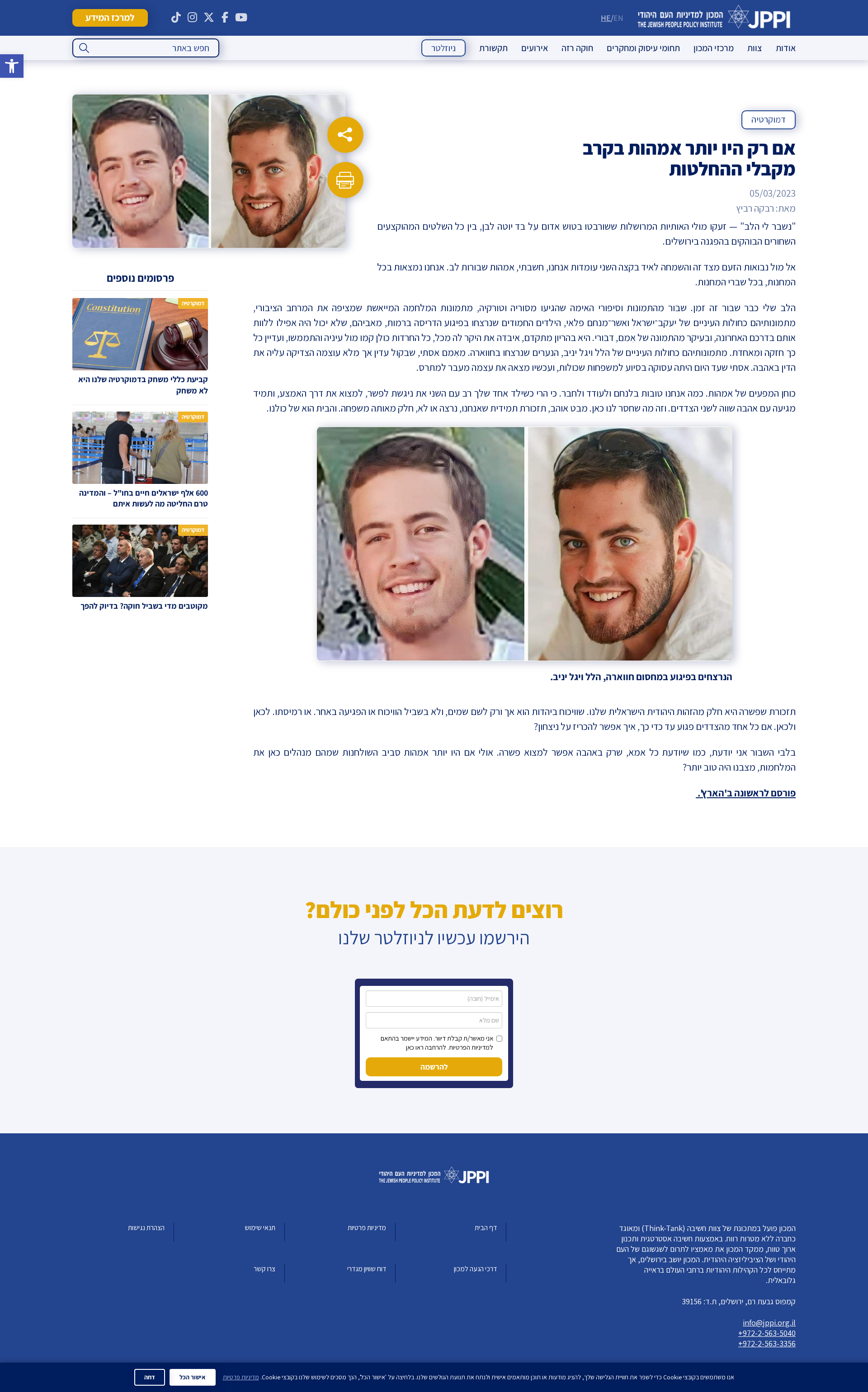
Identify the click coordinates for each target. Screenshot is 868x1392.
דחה (149, 1377)
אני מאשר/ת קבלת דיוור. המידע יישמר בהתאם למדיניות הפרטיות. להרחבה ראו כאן (437, 1042)
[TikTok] (176, 18)
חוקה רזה (577, 48)
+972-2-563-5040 (767, 1333)
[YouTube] (241, 18)
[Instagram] (192, 18)
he (606, 18)
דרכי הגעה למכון (475, 1269)
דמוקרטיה (768, 119)
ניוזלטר (443, 48)
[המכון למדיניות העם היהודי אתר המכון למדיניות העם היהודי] (714, 18)
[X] (209, 18)
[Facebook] (225, 18)
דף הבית (486, 1227)
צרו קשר (264, 1269)
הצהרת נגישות (146, 1227)
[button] (12, 66)
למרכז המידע (109, 17)
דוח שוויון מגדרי (366, 1269)
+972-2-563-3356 (767, 1343)
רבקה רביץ (755, 208)
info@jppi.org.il (769, 1322)
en (618, 18)
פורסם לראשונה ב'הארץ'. (746, 792)
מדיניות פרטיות (367, 1227)
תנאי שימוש (260, 1227)
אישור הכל (192, 1377)
